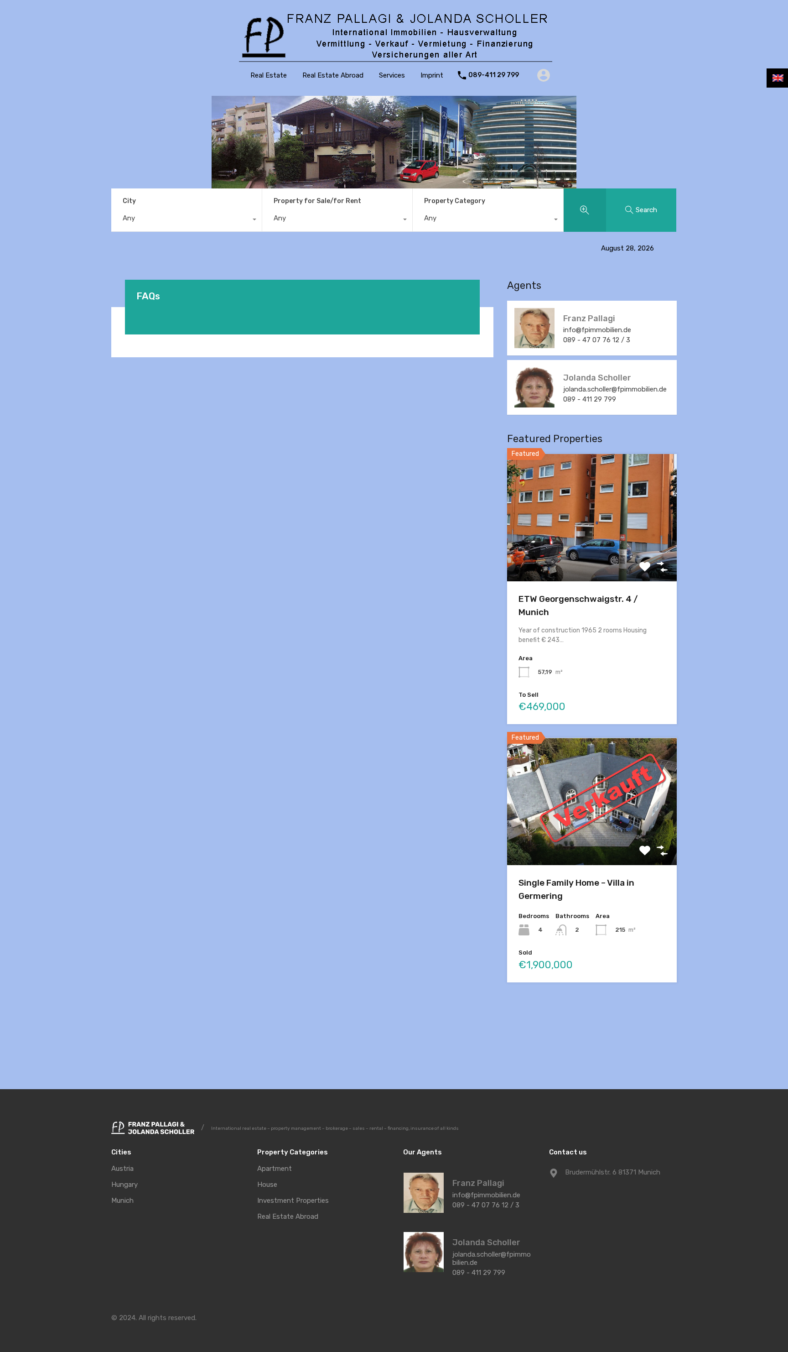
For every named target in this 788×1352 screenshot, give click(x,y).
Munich (122, 1200)
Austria (122, 1168)
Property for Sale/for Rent (317, 201)
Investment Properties (293, 1200)
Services (392, 75)
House (267, 1184)
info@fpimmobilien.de (597, 330)
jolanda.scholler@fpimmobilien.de (615, 389)
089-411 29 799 (493, 75)
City (129, 201)
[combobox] (186, 220)
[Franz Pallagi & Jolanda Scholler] (394, 60)
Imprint (431, 75)
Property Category (454, 201)
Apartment (274, 1168)
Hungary (124, 1184)
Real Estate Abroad (332, 75)
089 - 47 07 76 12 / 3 (596, 340)
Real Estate (268, 75)
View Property (592, 556)
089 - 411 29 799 (589, 399)
